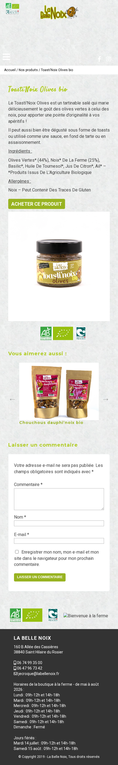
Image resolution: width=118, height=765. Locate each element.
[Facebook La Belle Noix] (99, 59)
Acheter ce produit (36, 204)
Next (104, 397)
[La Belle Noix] (59, 12)
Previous (11, 397)
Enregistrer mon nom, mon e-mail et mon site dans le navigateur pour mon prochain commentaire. (56, 558)
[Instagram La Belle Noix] (108, 59)
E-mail (21, 534)
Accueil (10, 70)
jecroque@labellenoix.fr (38, 673)
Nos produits (28, 70)
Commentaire (28, 484)
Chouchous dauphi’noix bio (51, 422)
